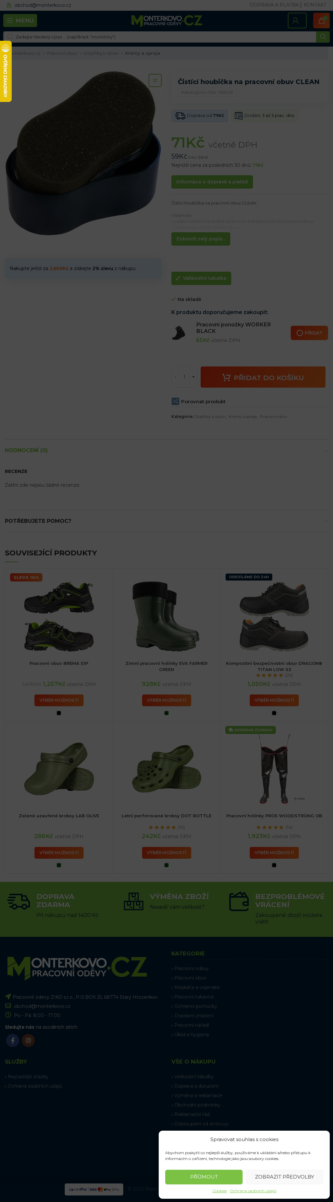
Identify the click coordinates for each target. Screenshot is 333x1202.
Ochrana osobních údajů (253, 1190)
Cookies (219, 1190)
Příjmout (204, 1177)
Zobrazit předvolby (284, 1177)
